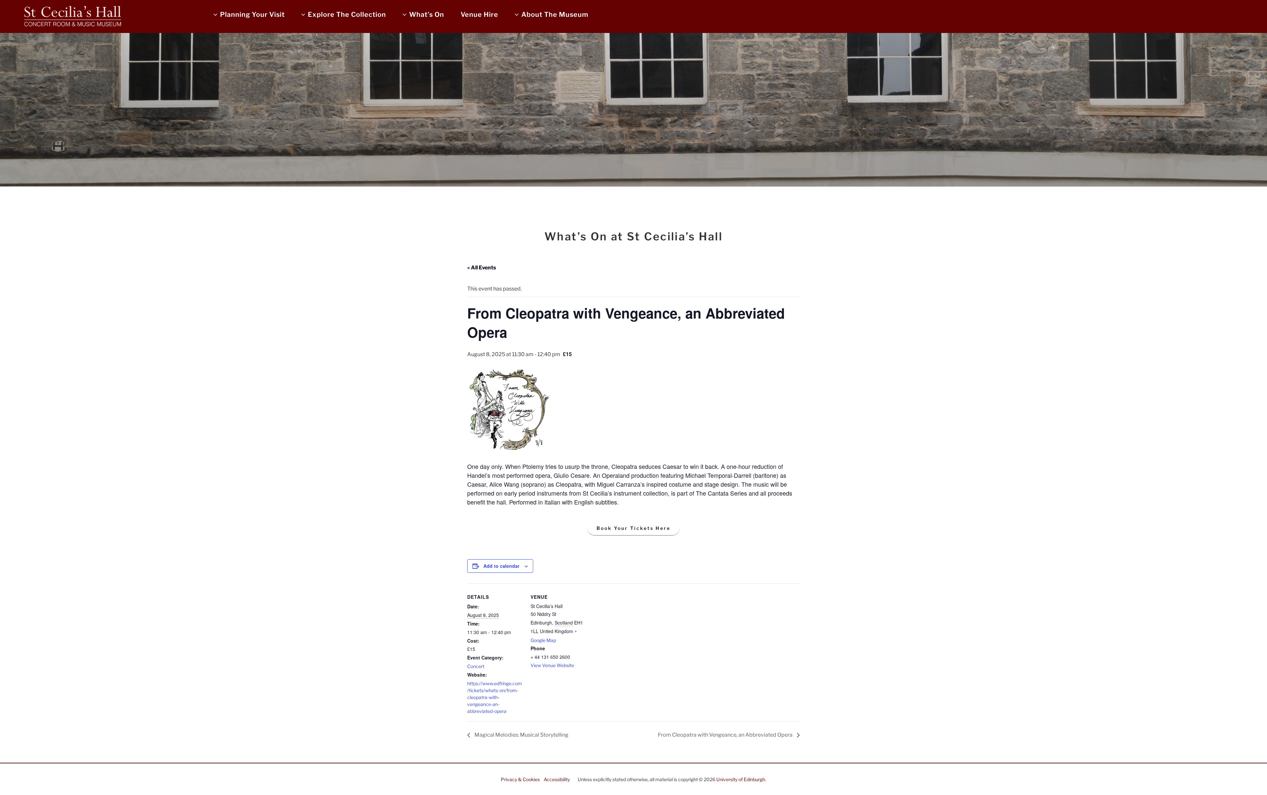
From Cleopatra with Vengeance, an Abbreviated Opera (726, 735)
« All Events (481, 267)
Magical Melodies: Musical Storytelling (521, 735)
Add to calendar (501, 566)
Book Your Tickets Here (633, 528)
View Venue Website (552, 665)
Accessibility (557, 779)
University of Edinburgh (740, 779)
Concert (475, 666)
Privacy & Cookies (520, 779)
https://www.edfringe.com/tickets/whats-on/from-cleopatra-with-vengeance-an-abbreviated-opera (494, 697)
